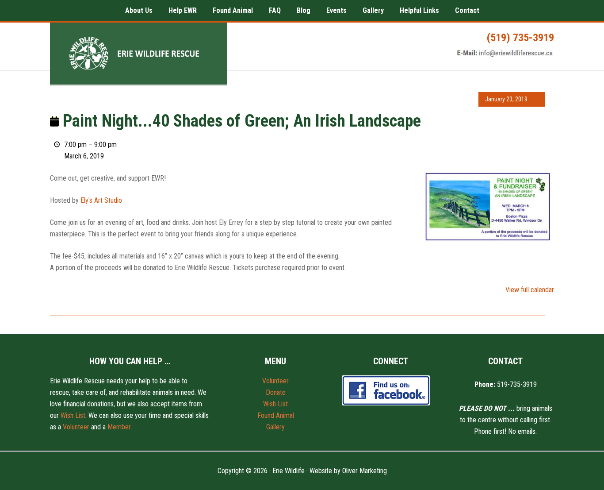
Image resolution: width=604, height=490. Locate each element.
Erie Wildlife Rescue (138, 53)
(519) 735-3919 (520, 37)
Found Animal (275, 415)
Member (118, 427)
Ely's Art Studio (101, 200)
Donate (276, 392)
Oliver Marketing (364, 471)
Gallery (275, 427)
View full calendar (529, 290)
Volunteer (76, 427)
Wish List (73, 415)
